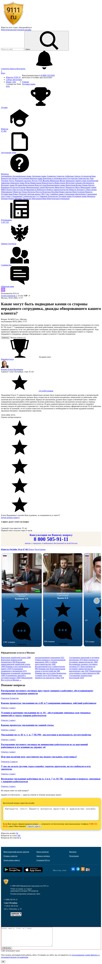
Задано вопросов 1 (9, 296)
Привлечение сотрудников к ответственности (85, 672)
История (19, 185)
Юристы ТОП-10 (13, 77)
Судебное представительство (46, 663)
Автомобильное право (22, 176)
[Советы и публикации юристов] (13, 25)
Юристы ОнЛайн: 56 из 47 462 (15, 549)
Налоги (9, 190)
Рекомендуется (7, 359)
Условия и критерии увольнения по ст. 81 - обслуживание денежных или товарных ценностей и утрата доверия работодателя (46, 714)
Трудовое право (65, 196)
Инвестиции (60, 183)
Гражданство (84, 178)
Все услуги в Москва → (11, 680)
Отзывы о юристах (10, 856)
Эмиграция (36, 199)
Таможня (43, 196)
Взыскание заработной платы (16, 657)
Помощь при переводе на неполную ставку (49, 676)
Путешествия (7, 194)
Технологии (53, 196)
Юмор (44, 199)
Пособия (55, 192)
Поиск (31, 549)
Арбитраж (69, 176)
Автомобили (6, 176)
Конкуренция (29, 185)
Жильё (63, 181)
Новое (11, 82)
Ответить (5, 338)
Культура (14, 187)
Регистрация (40, 549)
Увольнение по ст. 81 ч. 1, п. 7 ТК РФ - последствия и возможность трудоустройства (46, 734)
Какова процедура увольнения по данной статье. (27, 725)
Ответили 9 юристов (10, 698)
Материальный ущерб (35, 187)
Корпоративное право (56, 185)
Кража (85, 185)
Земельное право (17, 183)
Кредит (91, 185)
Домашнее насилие (23, 181)
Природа (88, 192)
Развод (16, 194)
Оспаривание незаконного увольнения (13, 670)
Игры (27, 183)
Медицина (50, 187)
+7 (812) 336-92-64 (11, 906)
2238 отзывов (45, 391)
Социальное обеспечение (75, 194)
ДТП (40, 181)
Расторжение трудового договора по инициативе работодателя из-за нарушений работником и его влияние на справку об (44, 745)
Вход (3, 73)
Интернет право (8, 185)
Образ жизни (91, 190)
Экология (27, 199)
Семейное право (57, 194)
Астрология (86, 176)
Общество (17, 192)
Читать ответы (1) (18, 338)
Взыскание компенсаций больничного (11, 661)
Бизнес (15, 178)
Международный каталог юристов (16, 852)
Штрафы (19, 199)
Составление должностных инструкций (80, 676)
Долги (12, 181)
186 (18, 835)
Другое (34, 181)
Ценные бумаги (8, 199)
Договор (5, 181)
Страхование (17, 196)
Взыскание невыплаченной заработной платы (15, 664)
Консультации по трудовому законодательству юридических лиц (82, 668)
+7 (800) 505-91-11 (10, 900)
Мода (77, 187)
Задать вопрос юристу (10, 517)
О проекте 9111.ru (43, 860)
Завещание (70, 181)
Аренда (77, 176)
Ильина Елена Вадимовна (12, 369)
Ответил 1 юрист (8, 708)
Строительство (29, 196)
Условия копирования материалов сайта (25, 894)
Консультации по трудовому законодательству (83, 661)
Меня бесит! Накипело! (65, 187)
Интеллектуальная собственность (80, 183)
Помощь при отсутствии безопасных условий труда (50, 674)
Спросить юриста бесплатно (13, 69)
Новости (73, 190)
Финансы (91, 196)
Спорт (8, 196)
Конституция (41, 185)
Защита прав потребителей (86, 181)
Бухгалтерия (24, 178)
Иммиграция (36, 183)
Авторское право (39, 176)
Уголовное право (79, 196)
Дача (92, 178)
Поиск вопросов (42, 852)
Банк (94, 176)
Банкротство (6, 178)
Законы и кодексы (43, 856)
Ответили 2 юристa (9, 762)
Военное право (36, 178)
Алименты (51, 176)
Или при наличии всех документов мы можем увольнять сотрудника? (39, 756)
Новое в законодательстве (58, 190)
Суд (37, 196)
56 (17, 833)
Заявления (5, 183)
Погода (38, 192)
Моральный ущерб (88, 187)
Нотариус (81, 190)
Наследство (18, 190)
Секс (47, 194)
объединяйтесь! (25, 27)
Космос (79, 185)
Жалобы (46, 181)
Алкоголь (60, 176)
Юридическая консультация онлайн (16, 30)
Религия (22, 194)
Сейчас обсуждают (14, 80)
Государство (72, 178)
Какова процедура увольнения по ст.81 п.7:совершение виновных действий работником (48, 703)
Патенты (31, 192)
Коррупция (71, 185)
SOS (8, 86)
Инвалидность (48, 183)
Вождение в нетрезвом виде (55, 178)
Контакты (72, 852)
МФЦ (3, 190)
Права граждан (65, 192)
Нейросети (42, 190)
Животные (55, 181)
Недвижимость (30, 190)
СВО (42, 194)
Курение (22, 187)
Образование (7, 192)
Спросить (21, 644)
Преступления (78, 192)
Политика (46, 192)
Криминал (5, 187)
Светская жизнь (33, 194)
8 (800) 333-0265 (48, 75)
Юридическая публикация (58, 199)
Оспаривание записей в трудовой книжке (13, 676)
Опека (24, 192)
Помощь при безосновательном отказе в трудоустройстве (50, 670)
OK (3, 962)
